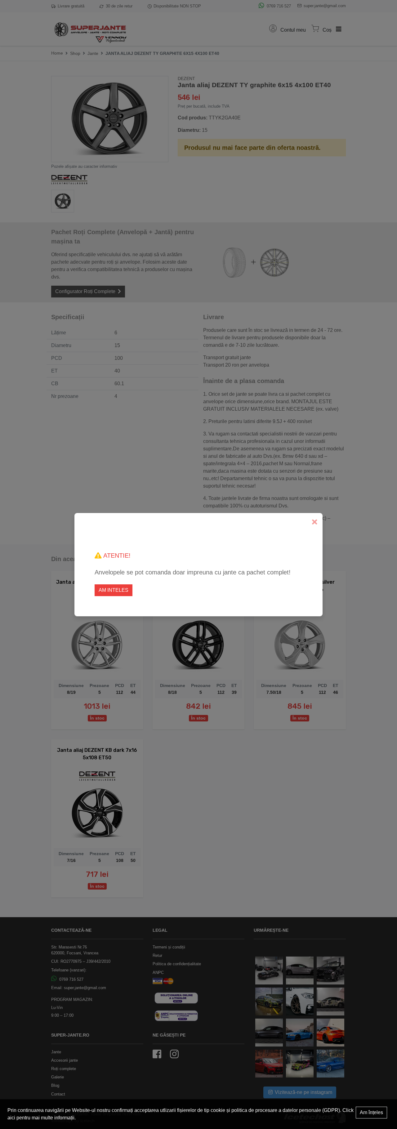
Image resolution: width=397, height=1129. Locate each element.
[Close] (314, 522)
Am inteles (113, 590)
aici (11, 1117)
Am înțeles (371, 1112)
